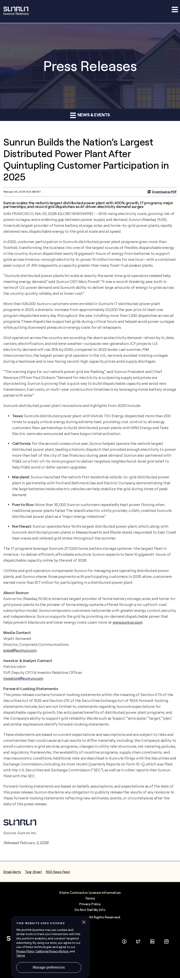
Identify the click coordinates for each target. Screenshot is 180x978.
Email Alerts (12, 872)
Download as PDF (164, 192)
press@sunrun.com (19, 650)
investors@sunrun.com (23, 678)
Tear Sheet (33, 872)
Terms (90, 898)
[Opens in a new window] (124, 941)
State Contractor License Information (90, 892)
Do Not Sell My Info (90, 909)
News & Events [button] (93, 114)
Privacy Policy (90, 904)
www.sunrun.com (127, 622)
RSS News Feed (58, 872)
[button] (174, 9)
